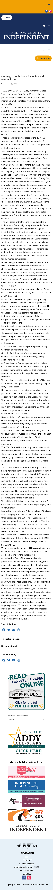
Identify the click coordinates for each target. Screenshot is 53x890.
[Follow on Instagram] (50, 11)
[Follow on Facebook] (46, 11)
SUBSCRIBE (44, 58)
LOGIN (7, 17)
